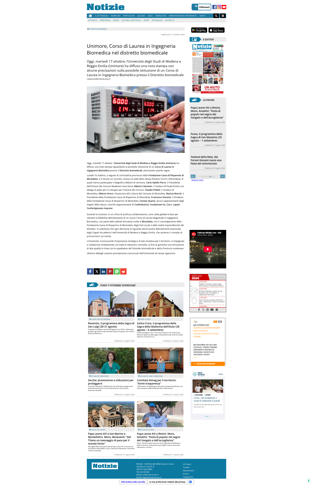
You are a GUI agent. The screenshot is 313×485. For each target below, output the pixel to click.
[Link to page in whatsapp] (117, 271)
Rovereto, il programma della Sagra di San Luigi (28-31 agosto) (111, 325)
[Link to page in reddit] (123, 271)
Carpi (142, 319)
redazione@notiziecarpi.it (98, 79)
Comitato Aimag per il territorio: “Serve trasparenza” (156, 381)
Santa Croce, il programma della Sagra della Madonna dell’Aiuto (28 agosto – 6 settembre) (158, 327)
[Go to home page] (90, 15)
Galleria (141, 16)
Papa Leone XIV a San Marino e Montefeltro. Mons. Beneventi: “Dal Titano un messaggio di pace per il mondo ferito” (109, 438)
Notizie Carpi (197, 180)
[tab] (199, 277)
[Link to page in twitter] (97, 271)
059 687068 (144, 472)
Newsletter (160, 16)
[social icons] (199, 309)
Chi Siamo (187, 464)
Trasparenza (188, 477)
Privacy (186, 474)
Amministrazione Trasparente (183, 16)
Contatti (186, 467)
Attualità (92, 20)
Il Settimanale (101, 16)
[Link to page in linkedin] (103, 271)
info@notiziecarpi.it (150, 475)
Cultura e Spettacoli (131, 20)
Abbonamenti (188, 470)
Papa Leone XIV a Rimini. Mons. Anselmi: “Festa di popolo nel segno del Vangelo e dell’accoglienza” (158, 437)
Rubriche (115, 16)
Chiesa (116, 20)
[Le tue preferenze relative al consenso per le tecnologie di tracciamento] (308, 480)
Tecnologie (157, 20)
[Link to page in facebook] (90, 271)
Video (150, 16)
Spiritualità (128, 16)
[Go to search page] (216, 15)
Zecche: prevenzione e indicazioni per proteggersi (111, 381)
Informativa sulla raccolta (133, 482)
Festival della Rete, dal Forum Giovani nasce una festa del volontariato (206, 134)
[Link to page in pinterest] (110, 271)
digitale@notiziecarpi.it (151, 477)
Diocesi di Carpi (167, 464)
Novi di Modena (103, 319)
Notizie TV (169, 20)
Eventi (202, 16)
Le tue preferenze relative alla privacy (167, 482)
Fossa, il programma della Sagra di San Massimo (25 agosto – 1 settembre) (206, 111)
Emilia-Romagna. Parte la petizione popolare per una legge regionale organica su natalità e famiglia (207, 158)
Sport (146, 20)
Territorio (105, 20)
